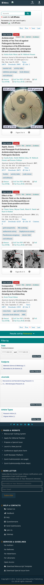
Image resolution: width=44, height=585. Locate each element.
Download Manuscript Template (19, 566)
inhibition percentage (10, 72)
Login (39, 3)
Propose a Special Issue (13, 442)
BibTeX (28, 37)
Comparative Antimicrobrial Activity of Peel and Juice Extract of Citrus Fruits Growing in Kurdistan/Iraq (17, 290)
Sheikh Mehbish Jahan (21, 158)
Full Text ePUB (19, 82)
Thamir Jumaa (8, 209)
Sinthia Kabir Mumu (11, 54)
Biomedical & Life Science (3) (12, 368)
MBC (24, 314)
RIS (23, 37)
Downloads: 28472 (14, 170)
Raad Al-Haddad (7, 212)
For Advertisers (10, 554)
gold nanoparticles (9, 228)
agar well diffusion (19, 311)
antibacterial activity (9, 231)
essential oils (7, 68)
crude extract (27, 174)
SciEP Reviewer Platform (13, 455)
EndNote (36, 37)
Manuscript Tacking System (15, 434)
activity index (18, 68)
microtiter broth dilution (11, 314)
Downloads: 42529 (14, 221)
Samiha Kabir (8, 158)
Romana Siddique (16, 160)
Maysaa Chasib (19, 209)
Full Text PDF (18, 79)
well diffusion (7, 75)
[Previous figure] (11, 132)
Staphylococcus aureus (26, 231)
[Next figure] (29, 132)
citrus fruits (7, 311)
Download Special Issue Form (17, 570)
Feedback (10, 513)
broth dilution (24, 72)
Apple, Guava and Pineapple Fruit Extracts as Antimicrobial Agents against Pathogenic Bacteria (16, 150)
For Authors (8, 545)
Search (32, 3)
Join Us (9, 530)
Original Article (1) (9, 416)
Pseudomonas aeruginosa (11, 235)
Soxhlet (5, 174)
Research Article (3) (9, 413)
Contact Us (10, 509)
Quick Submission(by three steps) (17, 463)
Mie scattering (22, 228)
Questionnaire (12, 521)
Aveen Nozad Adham (11, 297)
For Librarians (9, 558)
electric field (26, 235)
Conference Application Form (15, 451)
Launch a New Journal (12, 446)
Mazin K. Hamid (30, 209)
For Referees (9, 549)
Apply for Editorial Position (14, 438)
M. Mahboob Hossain (28, 54)
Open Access (9, 562)
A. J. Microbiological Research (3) (13, 384)
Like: (27, 64)
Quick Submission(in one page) (16, 459)
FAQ (8, 517)
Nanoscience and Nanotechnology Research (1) (18, 381)
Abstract (6, 79)
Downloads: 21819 (14, 307)
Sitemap (9, 534)
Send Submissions (13, 526)
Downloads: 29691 (14, 64)
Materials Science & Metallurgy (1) (14, 366)
